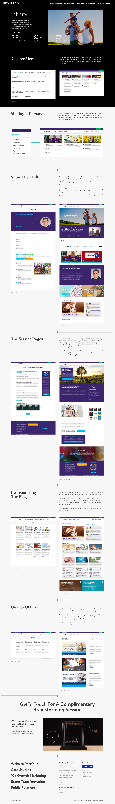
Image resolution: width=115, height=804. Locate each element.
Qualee (60, 789)
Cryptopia (61, 792)
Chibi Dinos (62, 784)
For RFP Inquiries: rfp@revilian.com (86, 775)
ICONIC (61, 782)
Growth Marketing (69, 3)
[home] (11, 3)
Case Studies (100, 3)
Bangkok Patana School (65, 772)
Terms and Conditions (98, 800)
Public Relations (80, 3)
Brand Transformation (56, 3)
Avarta (60, 765)
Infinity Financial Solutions (65, 777)
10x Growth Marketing (28, 776)
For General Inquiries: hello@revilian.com (87, 771)
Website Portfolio (90, 3)
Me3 (60, 768)
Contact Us (108, 3)
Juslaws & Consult (63, 780)
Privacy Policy (87, 800)
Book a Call (87, 766)
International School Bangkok (66, 775)
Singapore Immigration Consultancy (68, 770)
